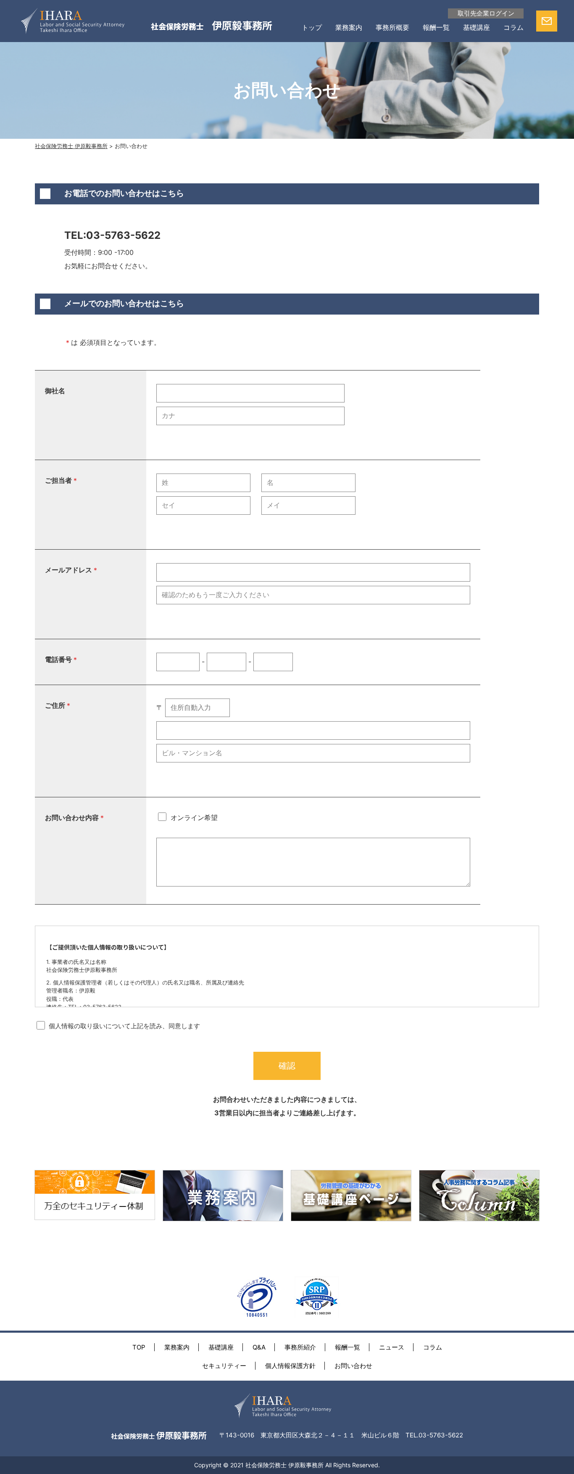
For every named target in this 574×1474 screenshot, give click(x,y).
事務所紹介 (300, 1347)
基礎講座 (476, 27)
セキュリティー (224, 1366)
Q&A (259, 1347)
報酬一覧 (436, 27)
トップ (312, 27)
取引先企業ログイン (486, 13)
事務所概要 (392, 27)
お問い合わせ (353, 1366)
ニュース (391, 1347)
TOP (138, 1347)
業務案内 (348, 27)
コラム (513, 27)
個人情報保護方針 (290, 1366)
